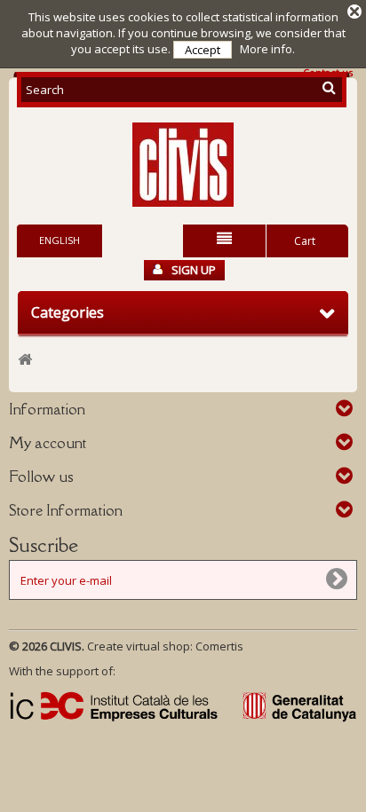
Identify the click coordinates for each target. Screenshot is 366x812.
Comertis (219, 646)
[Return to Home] (25, 360)
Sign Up (193, 270)
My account (47, 443)
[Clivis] (183, 164)
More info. (267, 49)
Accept (202, 50)
